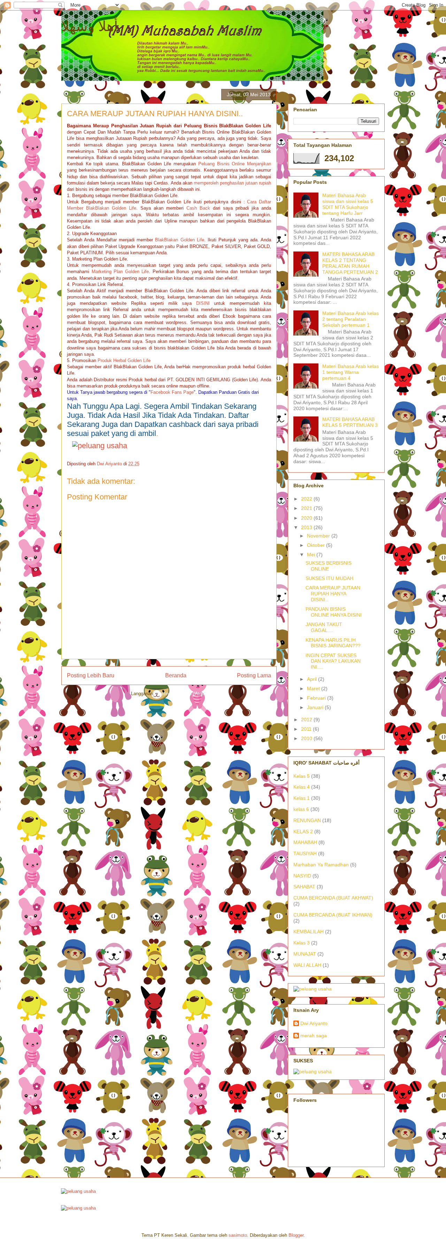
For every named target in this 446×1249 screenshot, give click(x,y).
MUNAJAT (304, 954)
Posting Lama (254, 675)
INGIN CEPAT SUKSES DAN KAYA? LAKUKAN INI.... (333, 661)
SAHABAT (304, 886)
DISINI (203, 303)
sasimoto (238, 1235)
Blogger (296, 1235)
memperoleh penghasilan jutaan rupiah (232, 183)
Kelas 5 (301, 776)
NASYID (302, 876)
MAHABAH (305, 842)
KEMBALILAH (308, 931)
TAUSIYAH (305, 853)
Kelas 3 (301, 943)
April (312, 679)
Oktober (316, 545)
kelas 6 (301, 809)
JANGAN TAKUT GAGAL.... (324, 627)
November (319, 536)
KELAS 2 (303, 831)
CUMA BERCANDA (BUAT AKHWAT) (333, 898)
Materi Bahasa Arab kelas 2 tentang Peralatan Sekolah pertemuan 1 (350, 319)
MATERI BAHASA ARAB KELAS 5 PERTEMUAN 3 (350, 422)
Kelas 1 (301, 798)
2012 (307, 719)
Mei (311, 554)
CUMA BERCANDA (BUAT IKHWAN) (332, 915)
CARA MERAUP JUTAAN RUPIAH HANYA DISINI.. (333, 593)
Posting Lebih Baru (90, 675)
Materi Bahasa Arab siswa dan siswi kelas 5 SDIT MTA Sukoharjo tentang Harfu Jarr (347, 204)
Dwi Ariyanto (314, 1023)
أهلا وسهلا (89, 26)
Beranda (175, 675)
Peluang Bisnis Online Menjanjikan (234, 163)
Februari (317, 698)
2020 (307, 518)
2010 (307, 738)
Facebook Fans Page (172, 392)
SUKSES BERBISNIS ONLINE (329, 566)
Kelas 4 (301, 787)
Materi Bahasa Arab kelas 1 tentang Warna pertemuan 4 (350, 372)
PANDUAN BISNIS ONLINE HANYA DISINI (334, 612)
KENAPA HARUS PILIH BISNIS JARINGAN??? (333, 643)
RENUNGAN (307, 820)
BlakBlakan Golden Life (179, 239)
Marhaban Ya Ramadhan (321, 864)
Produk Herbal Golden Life (124, 360)
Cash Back (198, 208)
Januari (316, 707)
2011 (307, 729)
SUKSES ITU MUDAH (329, 578)
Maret (314, 688)
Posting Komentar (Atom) (181, 693)
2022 (307, 499)
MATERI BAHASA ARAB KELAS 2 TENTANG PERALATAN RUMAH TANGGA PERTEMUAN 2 (350, 262)
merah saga (313, 1035)
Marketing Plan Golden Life (120, 271)
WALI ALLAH (307, 965)
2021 (307, 508)
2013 (307, 527)
